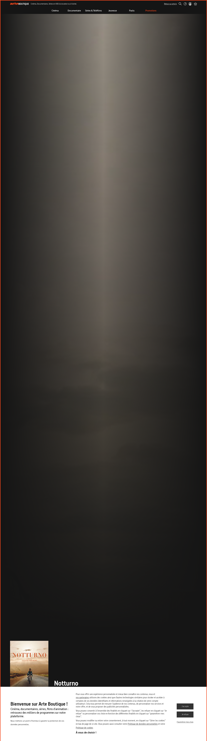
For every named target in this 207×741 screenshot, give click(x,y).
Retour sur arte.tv (170, 4)
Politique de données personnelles (143, 723)
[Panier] (195, 4)
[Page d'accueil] (19, 4)
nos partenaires (82, 697)
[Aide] (185, 4)
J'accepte (185, 706)
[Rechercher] (180, 4)
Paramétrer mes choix (185, 722)
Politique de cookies (84, 727)
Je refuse (185, 714)
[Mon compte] (190, 4)
